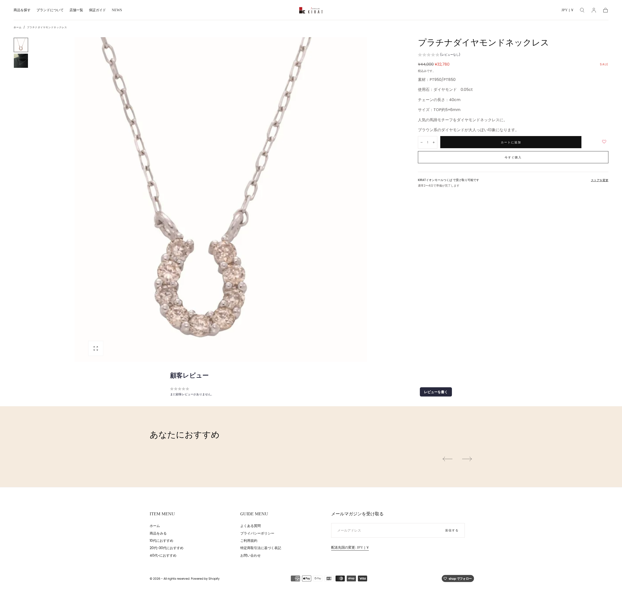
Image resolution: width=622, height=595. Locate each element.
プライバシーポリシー (257, 533)
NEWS (117, 10)
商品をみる (158, 533)
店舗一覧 (76, 10)
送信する (452, 530)
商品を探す (22, 10)
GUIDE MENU (254, 513)
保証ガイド (97, 10)
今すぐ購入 (513, 157)
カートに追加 (511, 142)
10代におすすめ (161, 540)
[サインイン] (594, 10)
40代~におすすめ (163, 555)
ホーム (18, 27)
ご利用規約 (248, 540)
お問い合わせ (250, 555)
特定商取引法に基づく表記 (260, 547)
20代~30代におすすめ (166, 547)
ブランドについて (50, 10)
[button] (567, 11)
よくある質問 (250, 525)
